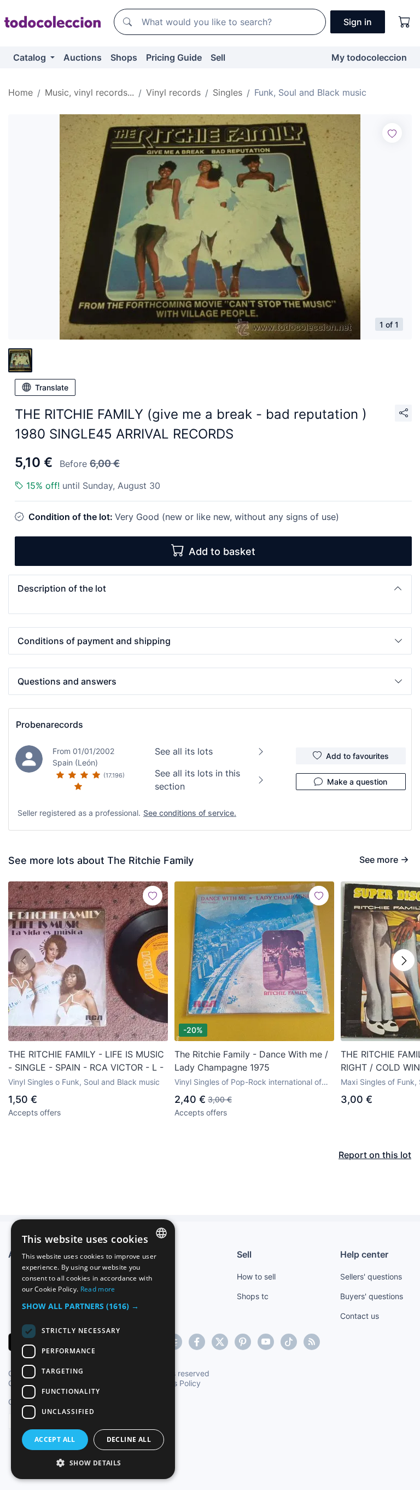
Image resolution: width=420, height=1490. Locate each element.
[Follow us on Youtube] (266, 1342)
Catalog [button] (30, 57)
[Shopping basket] (404, 22)
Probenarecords (49, 724)
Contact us (359, 1315)
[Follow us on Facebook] (197, 1342)
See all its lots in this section (197, 780)
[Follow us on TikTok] (289, 1342)
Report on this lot (375, 1154)
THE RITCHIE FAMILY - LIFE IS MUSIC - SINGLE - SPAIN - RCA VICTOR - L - (86, 1061)
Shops (123, 57)
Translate (51, 387)
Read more (97, 1289)
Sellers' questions (371, 1276)
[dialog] (93, 1349)
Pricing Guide (174, 57)
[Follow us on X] (220, 1342)
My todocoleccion (369, 57)
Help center (364, 1254)
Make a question (357, 781)
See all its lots (184, 751)
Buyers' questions (371, 1296)
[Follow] (392, 133)
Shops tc (253, 1296)
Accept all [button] (54, 1439)
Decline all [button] (129, 1439)
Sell (218, 57)
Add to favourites (357, 756)
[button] (210, 588)
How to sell (256, 1276)
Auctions (82, 57)
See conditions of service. (189, 812)
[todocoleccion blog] (312, 1342)
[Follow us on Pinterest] (243, 1342)
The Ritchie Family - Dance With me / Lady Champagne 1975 (251, 1061)
